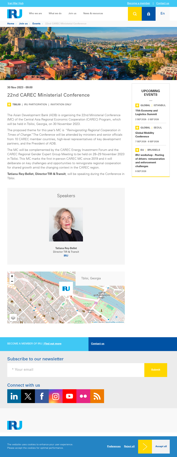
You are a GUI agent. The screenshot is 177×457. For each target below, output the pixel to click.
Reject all (129, 446)
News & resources (93, 14)
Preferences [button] (114, 446)
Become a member (138, 3)
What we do (55, 14)
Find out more (52, 344)
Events (36, 24)
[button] (66, 289)
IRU (66, 256)
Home (10, 24)
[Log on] (149, 14)
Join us (72, 14)
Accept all (161, 446)
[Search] (135, 14)
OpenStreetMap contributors (114, 322)
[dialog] (88, 446)
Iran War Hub (16, 3)
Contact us (162, 3)
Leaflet (95, 322)
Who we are (35, 14)
